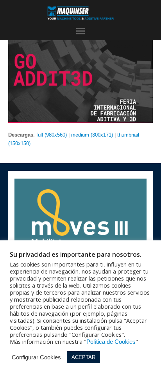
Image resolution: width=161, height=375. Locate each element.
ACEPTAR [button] (83, 357)
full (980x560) (51, 135)
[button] (80, 31)
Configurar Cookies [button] (36, 357)
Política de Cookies (111, 342)
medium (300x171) (92, 135)
